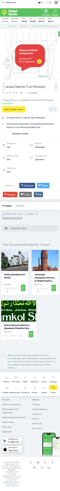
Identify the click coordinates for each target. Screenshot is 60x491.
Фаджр (5, 20)
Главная (12, 26)
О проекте (37, 414)
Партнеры (7, 427)
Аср (33, 20)
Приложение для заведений (10, 411)
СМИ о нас (37, 423)
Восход (14, 20)
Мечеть (23, 26)
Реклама (6, 400)
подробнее (7, 103)
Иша (51, 20)
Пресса (35, 419)
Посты (20, 205)
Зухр (24, 20)
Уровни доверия (39, 409)
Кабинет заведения (11, 404)
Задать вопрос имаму (13, 109)
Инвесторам (8, 422)
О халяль (36, 404)
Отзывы (7, 205)
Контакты (36, 428)
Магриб (42, 20)
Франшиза (7, 432)
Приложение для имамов (14, 417)
